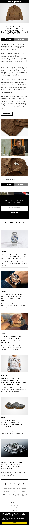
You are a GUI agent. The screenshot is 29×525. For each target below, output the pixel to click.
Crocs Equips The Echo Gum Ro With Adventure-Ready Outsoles (11, 423)
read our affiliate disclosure (8, 494)
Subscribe (14, 212)
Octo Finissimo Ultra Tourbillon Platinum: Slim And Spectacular (14, 256)
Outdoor (4, 375)
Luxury (3, 251)
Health (3, 333)
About (14, 500)
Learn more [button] (5, 519)
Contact (14, 502)
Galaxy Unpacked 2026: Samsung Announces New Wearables (11, 339)
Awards (14, 510)
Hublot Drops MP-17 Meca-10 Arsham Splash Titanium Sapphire (13, 466)
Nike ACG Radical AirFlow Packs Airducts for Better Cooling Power (13, 381)
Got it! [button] (14, 522)
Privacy (14, 508)
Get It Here (7, 114)
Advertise (14, 505)
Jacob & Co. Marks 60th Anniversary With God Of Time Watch (11, 297)
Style (3, 417)
